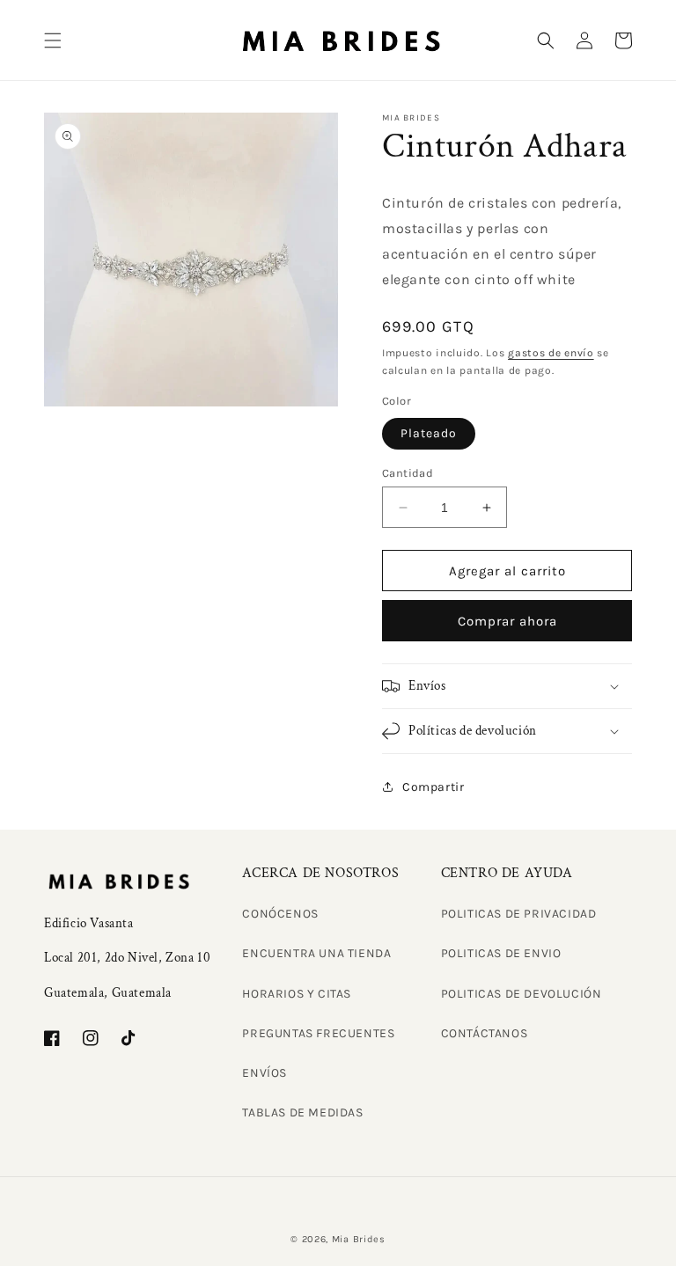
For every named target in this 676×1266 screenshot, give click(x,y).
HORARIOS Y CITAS (296, 993)
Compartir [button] (433, 786)
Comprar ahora (507, 621)
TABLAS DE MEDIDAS (302, 1112)
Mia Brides (359, 1239)
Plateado (428, 433)
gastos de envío (551, 353)
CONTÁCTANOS (484, 1033)
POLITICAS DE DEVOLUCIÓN (521, 993)
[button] (52, 40)
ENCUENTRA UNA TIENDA (316, 953)
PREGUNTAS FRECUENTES (318, 1033)
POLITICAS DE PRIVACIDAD (519, 913)
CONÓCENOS (280, 913)
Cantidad (407, 472)
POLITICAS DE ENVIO (501, 953)
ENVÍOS (264, 1072)
